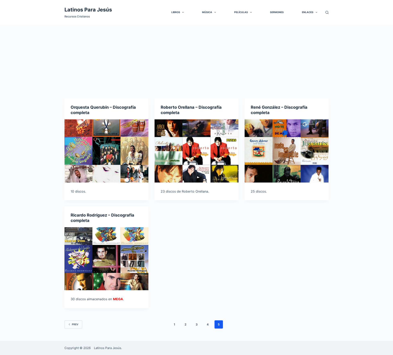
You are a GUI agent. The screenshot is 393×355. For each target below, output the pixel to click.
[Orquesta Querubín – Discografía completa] (106, 151)
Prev (75, 324)
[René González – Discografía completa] (287, 151)
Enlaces (307, 12)
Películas (241, 12)
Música (207, 12)
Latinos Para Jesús (88, 10)
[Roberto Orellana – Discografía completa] (196, 151)
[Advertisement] (196, 55)
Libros (175, 12)
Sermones (277, 12)
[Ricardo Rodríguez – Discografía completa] (106, 258)
